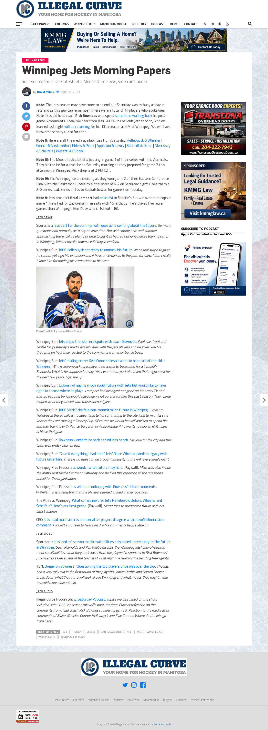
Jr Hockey (139, 24)
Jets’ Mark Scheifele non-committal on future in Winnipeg (103, 410)
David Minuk (45, 91)
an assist (106, 197)
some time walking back (133, 115)
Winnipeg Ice (154, 632)
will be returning (77, 126)
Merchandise (151, 700)
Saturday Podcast (91, 599)
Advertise (133, 700)
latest (91, 632)
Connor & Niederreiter (52, 145)
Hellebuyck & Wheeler (143, 140)
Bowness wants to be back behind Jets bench (93, 440)
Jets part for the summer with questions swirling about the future (105, 225)
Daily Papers (40, 24)
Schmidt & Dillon (139, 145)
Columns (62, 24)
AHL (65, 632)
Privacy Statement (202, 700)
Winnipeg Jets (85, 24)
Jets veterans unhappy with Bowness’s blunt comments (112, 486)
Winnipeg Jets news (73, 637)
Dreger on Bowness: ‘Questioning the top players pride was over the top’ (100, 566)
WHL (139, 632)
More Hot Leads (162, 724)
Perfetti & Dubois (69, 151)
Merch (175, 24)
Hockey (77, 632)
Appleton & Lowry (110, 145)
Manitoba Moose (113, 24)
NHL (129, 632)
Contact (191, 24)
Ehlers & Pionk (83, 145)
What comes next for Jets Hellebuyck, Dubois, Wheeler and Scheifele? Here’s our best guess (99, 503)
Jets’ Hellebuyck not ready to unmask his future (95, 250)
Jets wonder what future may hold (95, 467)
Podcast (158, 24)
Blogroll (167, 700)
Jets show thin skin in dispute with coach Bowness (97, 341)
